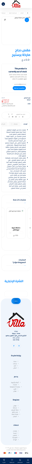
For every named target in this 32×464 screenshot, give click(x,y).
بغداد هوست (9, 450)
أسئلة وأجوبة (15, 382)
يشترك (16, 301)
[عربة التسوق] (3, 4)
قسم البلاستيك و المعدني (8, 105)
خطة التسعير (15, 410)
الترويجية (15, 437)
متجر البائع (15, 412)
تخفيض (15, 435)
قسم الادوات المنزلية (7, 103)
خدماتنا (15, 407)
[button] (5, 20)
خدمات (15, 363)
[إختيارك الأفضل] (16, 4)
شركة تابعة (15, 414)
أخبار (15, 365)
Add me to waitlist (19, 88)
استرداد (15, 384)
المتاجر (15, 416)
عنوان (15, 391)
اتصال (15, 368)
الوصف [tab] (25, 124)
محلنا (15, 361)
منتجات (15, 431)
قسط (15, 433)
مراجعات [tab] (15, 124)
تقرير (15, 389)
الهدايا (15, 439)
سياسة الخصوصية (15, 386)
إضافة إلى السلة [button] (15, 219)
